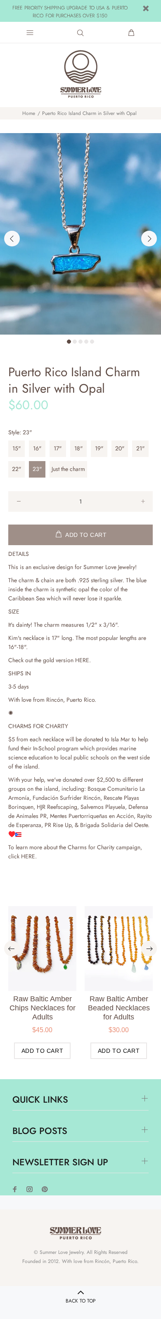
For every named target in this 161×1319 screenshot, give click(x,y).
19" (99, 448)
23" (37, 469)
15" (16, 448)
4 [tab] (86, 342)
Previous (12, 238)
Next (149, 238)
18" (78, 448)
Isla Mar (120, 739)
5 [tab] (92, 342)
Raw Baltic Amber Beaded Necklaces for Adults (119, 1008)
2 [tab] (75, 342)
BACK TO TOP (81, 1301)
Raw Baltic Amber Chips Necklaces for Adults (42, 1008)
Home (28, 113)
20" (120, 448)
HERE (82, 660)
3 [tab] (80, 342)
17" (58, 448)
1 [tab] (69, 342)
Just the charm (68, 469)
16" (37, 448)
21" (140, 448)
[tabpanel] (80, 234)
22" (16, 469)
